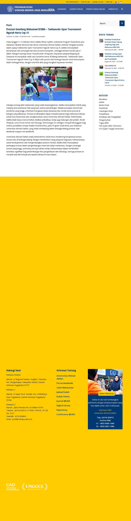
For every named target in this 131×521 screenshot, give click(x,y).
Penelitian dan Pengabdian (110, 117)
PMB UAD (109, 2)
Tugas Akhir (104, 123)
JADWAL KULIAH (98, 2)
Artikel (101, 102)
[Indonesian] (121, 3)
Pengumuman (105, 120)
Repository (62, 410)
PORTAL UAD (85, 2)
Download (103, 108)
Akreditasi (103, 99)
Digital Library (63, 405)
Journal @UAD (63, 401)
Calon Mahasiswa (65, 387)
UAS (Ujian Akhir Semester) (110, 126)
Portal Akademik (65, 383)
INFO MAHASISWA (72, 2)
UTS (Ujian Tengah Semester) (111, 129)
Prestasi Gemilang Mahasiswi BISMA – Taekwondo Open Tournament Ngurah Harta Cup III (43, 30)
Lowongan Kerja (106, 111)
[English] (116, 3)
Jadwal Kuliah (63, 392)
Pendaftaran (104, 114)
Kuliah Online (63, 396)
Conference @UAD (66, 414)
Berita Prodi (26, 36)
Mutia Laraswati (39, 36)
